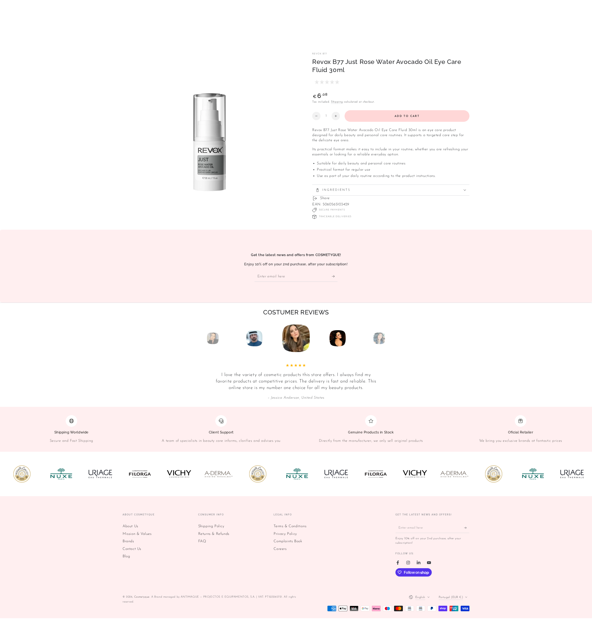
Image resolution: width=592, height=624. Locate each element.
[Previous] (202, 338)
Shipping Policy (211, 526)
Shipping (337, 101)
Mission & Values (137, 534)
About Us (130, 526)
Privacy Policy (285, 534)
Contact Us (132, 549)
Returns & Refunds (213, 534)
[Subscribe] (335, 276)
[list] (296, 431)
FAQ (202, 541)
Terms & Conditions (290, 526)
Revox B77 (319, 54)
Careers (280, 549)
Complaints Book (288, 541)
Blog (126, 556)
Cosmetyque (142, 597)
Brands (128, 541)
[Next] (389, 338)
